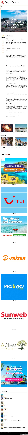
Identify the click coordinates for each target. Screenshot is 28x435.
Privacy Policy (7, 433)
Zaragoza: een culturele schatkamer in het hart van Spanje (12, 394)
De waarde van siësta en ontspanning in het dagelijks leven (12, 420)
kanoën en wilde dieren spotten (8, 398)
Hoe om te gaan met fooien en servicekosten (10, 405)
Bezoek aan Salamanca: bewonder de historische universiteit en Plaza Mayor (15, 427)
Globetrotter (3, 37)
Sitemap (21, 433)
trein (5, 409)
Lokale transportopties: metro (8, 416)
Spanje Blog (14, 19)
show (11, 35)
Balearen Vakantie (12, 2)
